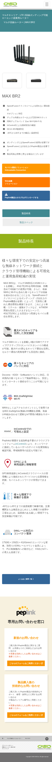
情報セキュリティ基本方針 (8, 747)
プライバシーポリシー (7, 745)
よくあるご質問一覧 (25, 579)
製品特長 (26, 213)
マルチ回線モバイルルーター (14, 738)
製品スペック (26, 222)
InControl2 (20, 444)
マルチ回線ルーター (13, 22)
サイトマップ (5, 748)
